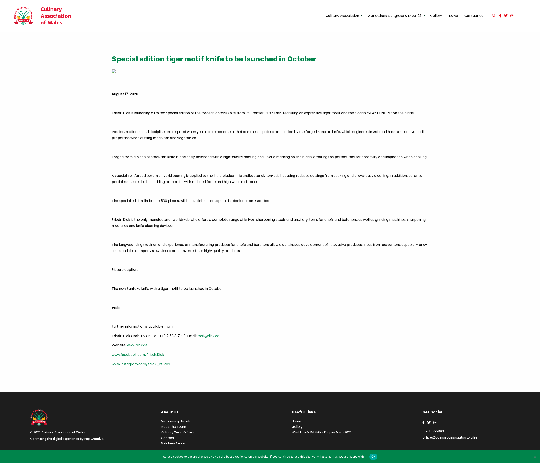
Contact (167, 438)
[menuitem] (343, 16)
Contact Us (473, 15)
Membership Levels (176, 421)
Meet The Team (173, 426)
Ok (373, 456)
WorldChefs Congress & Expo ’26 (394, 15)
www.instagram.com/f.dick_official (141, 364)
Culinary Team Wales (177, 432)
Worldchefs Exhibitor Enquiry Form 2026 (322, 432)
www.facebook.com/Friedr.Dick (138, 354)
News (453, 15)
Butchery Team (173, 443)
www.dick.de (137, 345)
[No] (535, 457)
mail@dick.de (208, 335)
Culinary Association (342, 15)
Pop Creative (93, 439)
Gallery (436, 15)
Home (296, 421)
